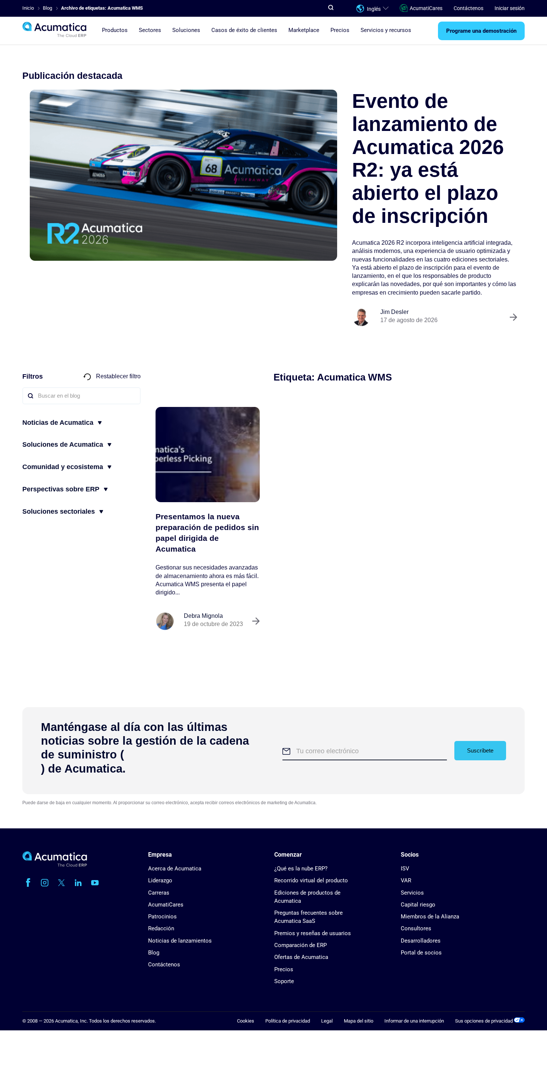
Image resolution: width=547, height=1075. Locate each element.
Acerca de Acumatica (174, 868)
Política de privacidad (287, 1021)
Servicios (412, 892)
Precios (339, 30)
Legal (327, 1021)
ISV (405, 868)
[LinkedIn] (78, 882)
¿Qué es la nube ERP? (300, 868)
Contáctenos (468, 8)
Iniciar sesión (510, 8)
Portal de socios (421, 952)
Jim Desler (394, 312)
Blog (153, 952)
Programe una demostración (481, 31)
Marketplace (303, 30)
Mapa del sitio (358, 1021)
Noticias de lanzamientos (180, 940)
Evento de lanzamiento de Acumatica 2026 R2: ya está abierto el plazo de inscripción (428, 158)
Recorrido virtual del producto (311, 880)
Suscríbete (480, 750)
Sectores (150, 30)
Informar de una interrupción (414, 1021)
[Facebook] (27, 882)
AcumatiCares (426, 8)
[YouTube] (94, 882)
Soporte (284, 981)
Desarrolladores (421, 940)
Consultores (416, 928)
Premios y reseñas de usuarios (312, 933)
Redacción (161, 928)
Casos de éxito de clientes (244, 30)
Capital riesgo (418, 904)
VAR (406, 880)
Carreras (158, 892)
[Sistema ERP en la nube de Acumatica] (54, 865)
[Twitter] (61, 882)
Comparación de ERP (300, 945)
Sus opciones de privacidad (484, 1021)
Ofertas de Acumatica (301, 957)
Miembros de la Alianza (430, 916)
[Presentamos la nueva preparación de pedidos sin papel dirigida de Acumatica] (208, 454)
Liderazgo (160, 880)
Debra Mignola (203, 616)
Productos (115, 30)
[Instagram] (44, 882)
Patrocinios (162, 916)
